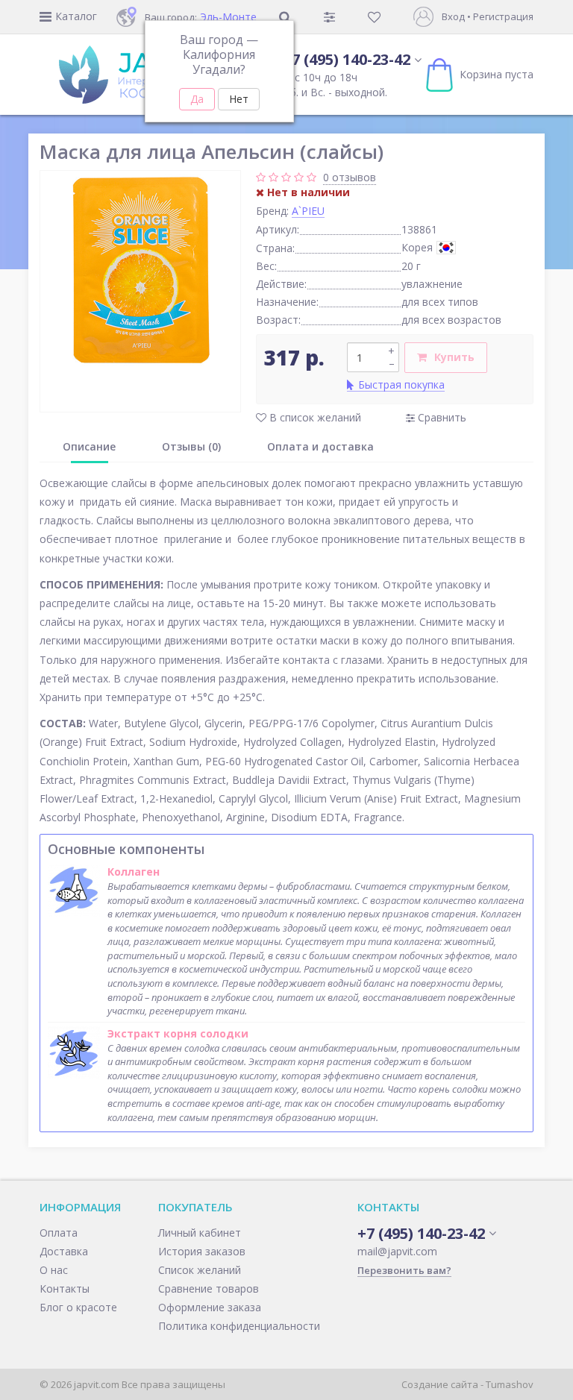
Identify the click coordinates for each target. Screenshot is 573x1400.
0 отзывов (349, 177)
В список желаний (313, 417)
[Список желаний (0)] (375, 17)
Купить (454, 357)
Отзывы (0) (191, 446)
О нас (54, 1270)
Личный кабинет (199, 1232)
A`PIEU (308, 211)
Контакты (65, 1288)
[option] (140, 271)
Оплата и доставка (320, 446)
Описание (89, 446)
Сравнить (440, 417)
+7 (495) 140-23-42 (346, 59)
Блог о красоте (78, 1307)
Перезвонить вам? (404, 1270)
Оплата (59, 1232)
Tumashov (509, 1384)
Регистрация (503, 16)
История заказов (201, 1251)
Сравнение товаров (208, 1288)
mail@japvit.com (397, 1251)
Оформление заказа (209, 1307)
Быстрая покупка (401, 384)
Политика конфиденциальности (239, 1326)
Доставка (64, 1251)
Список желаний (199, 1270)
